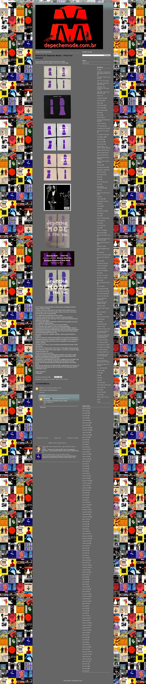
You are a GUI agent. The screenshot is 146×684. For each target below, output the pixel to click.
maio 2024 (84, 468)
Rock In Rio (100, 286)
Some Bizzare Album (102, 291)
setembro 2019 (86, 601)
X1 (97, 399)
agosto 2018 (85, 632)
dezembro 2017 (86, 651)
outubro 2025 (85, 432)
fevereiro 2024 (85, 475)
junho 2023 (85, 495)
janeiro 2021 (85, 562)
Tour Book (99, 358)
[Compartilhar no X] (58, 377)
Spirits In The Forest (102, 316)
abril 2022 (84, 528)
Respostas (43, 395)
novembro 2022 (86, 512)
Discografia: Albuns (102, 167)
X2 (97, 401)
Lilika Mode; (100, 220)
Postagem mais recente (42, 438)
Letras (98, 215)
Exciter (99, 184)
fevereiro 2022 (85, 533)
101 (98, 69)
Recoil (98, 273)
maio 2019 (84, 610)
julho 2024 (84, 463)
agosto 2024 (85, 461)
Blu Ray (99, 112)
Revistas (99, 280)
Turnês (98, 372)
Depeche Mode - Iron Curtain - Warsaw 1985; (102, 147)
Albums (99, 103)
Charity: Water (100, 123)
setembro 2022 (86, 516)
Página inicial (57, 438)
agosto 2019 (85, 603)
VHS (98, 380)
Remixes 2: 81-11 (101, 275)
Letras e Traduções (102, 218)
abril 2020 (84, 584)
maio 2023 (84, 497)
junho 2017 (85, 666)
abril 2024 (84, 471)
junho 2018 (85, 637)
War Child (99, 394)
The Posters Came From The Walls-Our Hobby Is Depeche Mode (103, 336)
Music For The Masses (102, 254)
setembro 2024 (86, 459)
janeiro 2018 (85, 649)
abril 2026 (84, 418)
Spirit (98, 314)
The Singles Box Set (102, 344)
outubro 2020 (85, 569)
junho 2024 (85, 466)
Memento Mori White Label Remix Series (103, 239)
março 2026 (85, 420)
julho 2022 (84, 521)
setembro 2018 (86, 630)
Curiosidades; (45, 379)
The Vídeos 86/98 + (102, 352)
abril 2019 (84, 613)
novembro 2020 (86, 567)
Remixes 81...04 (101, 277)
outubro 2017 (85, 656)
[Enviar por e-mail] (55, 377)
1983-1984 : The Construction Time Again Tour (103, 88)
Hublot (98, 208)
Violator (99, 389)
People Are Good (101, 265)
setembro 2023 (86, 488)
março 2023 (85, 502)
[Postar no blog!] (56, 377)
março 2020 (85, 586)
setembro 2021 (86, 543)
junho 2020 (85, 579)
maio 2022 (84, 526)
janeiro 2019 (85, 620)
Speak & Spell (100, 312)
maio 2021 (84, 553)
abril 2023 (84, 500)
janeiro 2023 (85, 507)
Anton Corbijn (100, 107)
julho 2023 (84, 492)
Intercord (99, 213)
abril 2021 (84, 555)
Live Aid (99, 223)
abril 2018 (84, 642)
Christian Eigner (101, 126)
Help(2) (99, 203)
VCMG (98, 377)
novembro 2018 (86, 625)
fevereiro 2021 (85, 560)
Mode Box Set (100, 246)
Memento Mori (100, 232)
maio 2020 (84, 582)
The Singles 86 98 (101, 342)
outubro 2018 (85, 627)
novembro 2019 (86, 596)
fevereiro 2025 (85, 449)
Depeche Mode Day (102, 152)
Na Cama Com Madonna (103, 257)
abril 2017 (84, 671)
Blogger (80, 680)
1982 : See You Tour (102, 80)
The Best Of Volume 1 (102, 328)
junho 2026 (85, 413)
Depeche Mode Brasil (102, 150)
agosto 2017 (85, 661)
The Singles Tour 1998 (102, 347)
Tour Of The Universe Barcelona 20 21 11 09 (102, 361)
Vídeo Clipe (100, 382)
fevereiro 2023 (85, 504)
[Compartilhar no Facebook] (60, 377)
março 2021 (85, 557)
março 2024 (85, 473)
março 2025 (85, 447)
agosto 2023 (85, 490)
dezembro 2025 (86, 427)
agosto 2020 (85, 574)
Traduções (99, 370)
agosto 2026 (85, 408)
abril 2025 (84, 444)
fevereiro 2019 (85, 618)
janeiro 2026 (85, 425)
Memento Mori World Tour (103, 242)
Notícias (66, 379)
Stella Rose (100, 319)
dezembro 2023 (86, 480)
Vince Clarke (100, 387)
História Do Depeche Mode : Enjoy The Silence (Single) (55, 454)
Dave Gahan (100, 141)
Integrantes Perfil (101, 211)
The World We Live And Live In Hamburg (103, 355)
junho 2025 (85, 439)
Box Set (99, 115)
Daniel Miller (100, 139)
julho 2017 (84, 663)
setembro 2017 (86, 659)
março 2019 (85, 615)
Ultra (98, 375)
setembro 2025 (86, 435)
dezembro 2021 (86, 536)
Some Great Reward (102, 293)
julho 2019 (84, 606)
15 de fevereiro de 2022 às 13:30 (53, 388)
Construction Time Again (103, 130)
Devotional (99, 165)
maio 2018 (84, 639)
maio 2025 (84, 442)
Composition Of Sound (102, 128)
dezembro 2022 (86, 509)
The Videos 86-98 (101, 349)
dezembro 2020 (86, 565)
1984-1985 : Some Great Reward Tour (103, 92)
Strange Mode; (100, 324)
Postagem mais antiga (72, 438)
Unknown (41, 388)
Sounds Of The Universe (103, 308)
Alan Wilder (100, 100)
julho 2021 (84, 548)
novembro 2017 (86, 654)
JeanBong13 (47, 398)
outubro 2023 (85, 485)
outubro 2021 (85, 541)
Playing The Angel (101, 270)
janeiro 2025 (85, 451)
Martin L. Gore (100, 230)
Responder (42, 392)
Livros (98, 227)
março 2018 (85, 644)
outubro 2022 (85, 514)
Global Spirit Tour (101, 201)
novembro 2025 (86, 430)
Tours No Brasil (101, 368)
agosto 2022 (85, 519)
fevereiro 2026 (85, 422)
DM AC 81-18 (100, 172)
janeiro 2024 (85, 478)
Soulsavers (100, 305)
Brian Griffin (100, 117)
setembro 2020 (86, 572)
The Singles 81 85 (101, 340)
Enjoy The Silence (101, 181)
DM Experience (101, 174)
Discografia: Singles (54, 379)
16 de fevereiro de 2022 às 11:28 (61, 398)
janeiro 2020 (85, 591)
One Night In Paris (101, 263)
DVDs (98, 179)
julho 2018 (84, 635)
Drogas (99, 177)
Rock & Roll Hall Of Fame (103, 282)
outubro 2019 (85, 598)
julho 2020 (84, 577)
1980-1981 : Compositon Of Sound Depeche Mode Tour (104, 72)
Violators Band (100, 392)
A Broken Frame (101, 98)
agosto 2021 (85, 545)
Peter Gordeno (100, 268)
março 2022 (85, 531)
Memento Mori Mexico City (103, 235)
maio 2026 (84, 415)
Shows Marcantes (101, 288)
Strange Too (100, 326)
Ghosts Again (100, 199)
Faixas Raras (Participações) (100, 187)
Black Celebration (101, 110)
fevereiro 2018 (85, 647)
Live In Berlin (100, 225)
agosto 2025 (85, 437)
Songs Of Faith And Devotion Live (102, 302)
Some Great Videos (102, 296)
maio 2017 (84, 668)
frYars (98, 196)
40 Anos (99, 95)
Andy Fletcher (100, 105)
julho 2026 (84, 410)
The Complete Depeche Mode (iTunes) (103, 332)
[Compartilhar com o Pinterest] (61, 377)
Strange (99, 321)
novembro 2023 (86, 483)
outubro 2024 (85, 456)
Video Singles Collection (103, 385)
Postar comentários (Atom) (59, 443)
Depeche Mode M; (101, 155)
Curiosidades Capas (102, 134)
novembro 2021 (86, 538)
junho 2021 (85, 550)
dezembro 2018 (86, 622)
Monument (99, 252)
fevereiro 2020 (85, 589)
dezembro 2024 (86, 454)
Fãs (98, 190)
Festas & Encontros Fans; (103, 192)
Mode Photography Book (103, 248)
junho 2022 (85, 524)
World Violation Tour (102, 397)
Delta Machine (100, 144)
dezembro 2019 (86, 594)
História (61, 379)
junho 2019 (85, 608)
